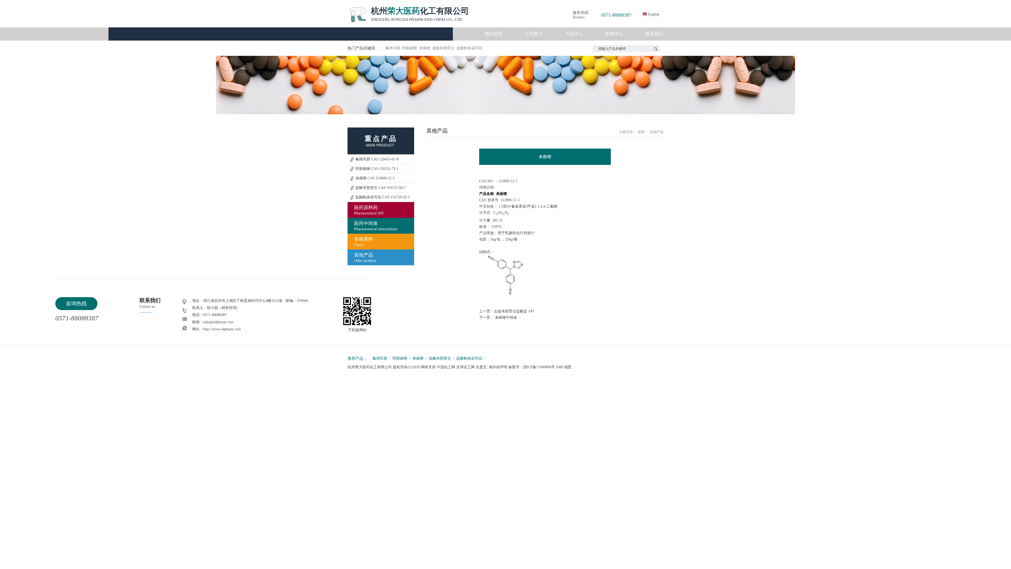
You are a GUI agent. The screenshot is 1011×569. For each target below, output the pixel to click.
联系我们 (654, 33)
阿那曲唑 (409, 48)
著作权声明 (498, 367)
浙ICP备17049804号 (539, 367)
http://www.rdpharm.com (222, 329)
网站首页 (493, 33)
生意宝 (481, 367)
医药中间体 (376, 226)
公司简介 (534, 33)
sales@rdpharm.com (218, 322)
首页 (641, 132)
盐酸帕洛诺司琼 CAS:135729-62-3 (382, 197)
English (653, 14)
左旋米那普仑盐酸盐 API (514, 311)
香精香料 (363, 242)
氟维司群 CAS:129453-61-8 (377, 159)
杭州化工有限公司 (420, 14)
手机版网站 (357, 330)
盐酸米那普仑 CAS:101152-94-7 (380, 188)
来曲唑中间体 (506, 318)
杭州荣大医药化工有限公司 (370, 367)
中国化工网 (446, 367)
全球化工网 (465, 367)
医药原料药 (369, 210)
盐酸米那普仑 (443, 48)
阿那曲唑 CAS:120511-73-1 (376, 169)
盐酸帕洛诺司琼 (469, 48)
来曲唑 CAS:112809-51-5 (375, 178)
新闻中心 (614, 33)
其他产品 (365, 257)
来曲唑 (424, 48)
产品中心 (574, 33)
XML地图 (563, 367)
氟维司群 (392, 48)
